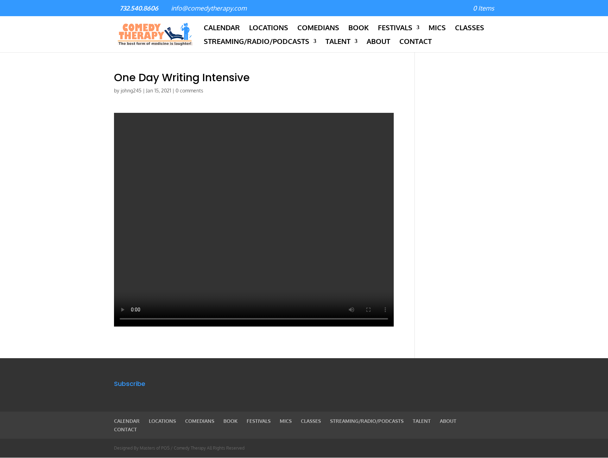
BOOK (358, 28)
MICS (437, 28)
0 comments (189, 90)
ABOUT (378, 42)
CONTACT (415, 42)
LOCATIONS (268, 28)
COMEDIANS (318, 28)
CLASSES (469, 28)
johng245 (131, 90)
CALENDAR (222, 28)
